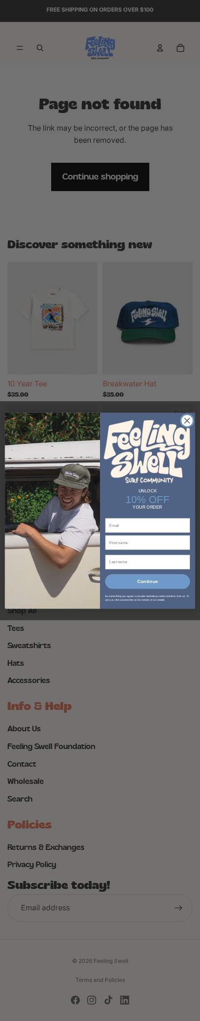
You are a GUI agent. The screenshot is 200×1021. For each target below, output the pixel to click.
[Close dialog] (187, 420)
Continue (147, 581)
